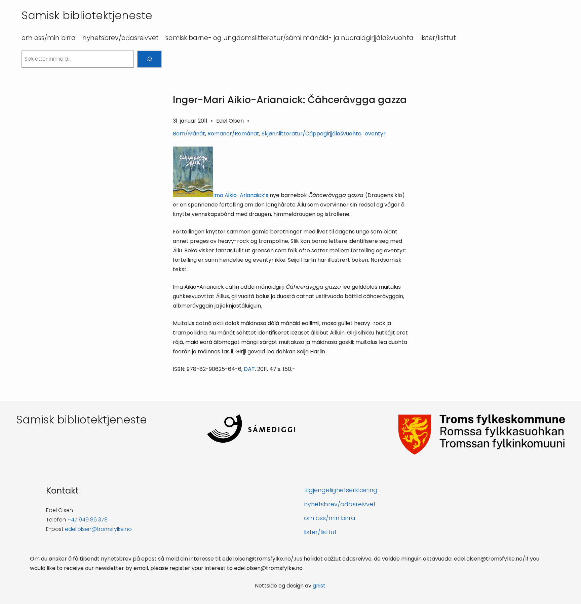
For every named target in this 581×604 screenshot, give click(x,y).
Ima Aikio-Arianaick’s (241, 195)
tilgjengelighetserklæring (341, 490)
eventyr (375, 133)
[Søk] (149, 59)
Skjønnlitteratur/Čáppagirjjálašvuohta (311, 133)
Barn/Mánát (189, 133)
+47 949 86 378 (87, 519)
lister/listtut (320, 532)
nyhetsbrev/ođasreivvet (340, 504)
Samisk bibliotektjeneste (87, 15)
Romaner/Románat (233, 133)
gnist (319, 586)
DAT (249, 369)
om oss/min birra (329, 518)
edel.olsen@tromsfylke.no (98, 529)
